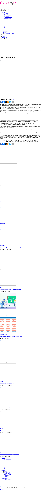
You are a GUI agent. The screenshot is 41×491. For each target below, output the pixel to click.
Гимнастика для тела (8, 27)
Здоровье (3, 470)
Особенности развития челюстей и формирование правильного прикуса (11, 336)
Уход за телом (6, 16)
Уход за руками (7, 23)
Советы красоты (7, 22)
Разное (1, 381)
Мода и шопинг (5, 478)
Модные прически (7, 479)
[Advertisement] (20, 47)
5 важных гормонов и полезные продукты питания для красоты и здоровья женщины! (13, 203)
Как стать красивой (19, 4)
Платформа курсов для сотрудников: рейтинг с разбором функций (10, 289)
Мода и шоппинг (5, 31)
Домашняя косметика (8, 17)
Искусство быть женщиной (9, 33)
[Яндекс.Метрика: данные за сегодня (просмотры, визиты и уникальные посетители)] (3, 486)
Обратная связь (3, 489)
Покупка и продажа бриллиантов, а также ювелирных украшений (10, 247)
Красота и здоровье (7, 18)
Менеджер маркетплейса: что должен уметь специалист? (9, 430)
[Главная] (8, 4)
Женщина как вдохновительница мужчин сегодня (8, 225)
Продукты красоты (7, 468)
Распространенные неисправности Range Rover (7, 383)
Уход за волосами (7, 15)
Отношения (4, 32)
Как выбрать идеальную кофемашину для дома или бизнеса (9, 454)
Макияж (5, 19)
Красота (3, 12)
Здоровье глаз (6, 29)
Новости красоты (7, 467)
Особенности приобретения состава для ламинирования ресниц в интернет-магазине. (13, 181)
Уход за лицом (6, 14)
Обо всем (2, 287)
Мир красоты (6, 13)
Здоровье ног (6, 30)
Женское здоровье (7, 28)
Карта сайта (4, 34)
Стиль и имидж (7, 483)
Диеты (5, 25)
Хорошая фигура (7, 26)
